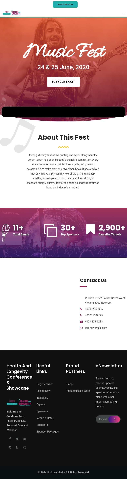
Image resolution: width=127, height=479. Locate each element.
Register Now (65, 4)
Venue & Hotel (45, 418)
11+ (18, 227)
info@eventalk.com (96, 327)
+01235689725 (94, 315)
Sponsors (42, 424)
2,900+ (112, 227)
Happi (69, 384)
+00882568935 (94, 309)
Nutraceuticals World (78, 390)
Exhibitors (42, 397)
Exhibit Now (43, 390)
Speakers (42, 411)
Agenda (41, 404)
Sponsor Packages (48, 431)
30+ (68, 227)
